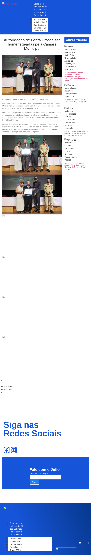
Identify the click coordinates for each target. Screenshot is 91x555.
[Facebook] (6, 450)
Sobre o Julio (40, 19)
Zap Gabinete (40, 25)
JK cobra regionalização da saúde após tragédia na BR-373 (75, 102)
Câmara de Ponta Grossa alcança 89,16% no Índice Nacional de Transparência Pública (74, 166)
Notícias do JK (40, 22)
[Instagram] (14, 450)
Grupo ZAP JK (40, 15)
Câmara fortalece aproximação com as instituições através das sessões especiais (76, 133)
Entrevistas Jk (40, 28)
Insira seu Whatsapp (39, 473)
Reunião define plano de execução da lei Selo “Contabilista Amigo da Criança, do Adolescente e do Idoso (76, 77)
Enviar (34, 482)
